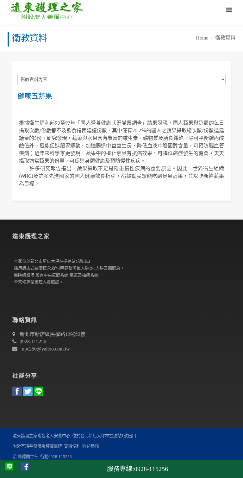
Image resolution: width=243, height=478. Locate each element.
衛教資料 (225, 37)
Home (202, 37)
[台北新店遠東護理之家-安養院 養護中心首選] (45, 9)
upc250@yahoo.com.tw (46, 348)
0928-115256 (33, 341)
